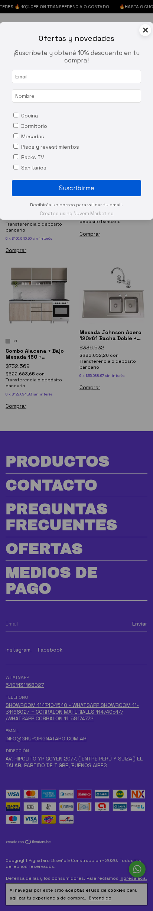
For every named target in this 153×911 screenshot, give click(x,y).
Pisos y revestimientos (50, 146)
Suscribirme (76, 188)
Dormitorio (34, 126)
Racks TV (32, 157)
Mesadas (32, 136)
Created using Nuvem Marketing (77, 213)
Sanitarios (33, 167)
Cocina (29, 115)
